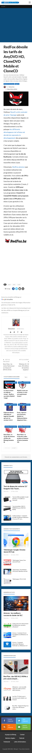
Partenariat (7, 742)
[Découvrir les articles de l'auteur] (16, 322)
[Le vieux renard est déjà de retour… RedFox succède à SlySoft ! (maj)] (9, 385)
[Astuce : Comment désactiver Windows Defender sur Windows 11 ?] (7, 644)
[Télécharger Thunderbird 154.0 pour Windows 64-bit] (7, 572)
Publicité (21, 738)
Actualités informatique (9, 83)
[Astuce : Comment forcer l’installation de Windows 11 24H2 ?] (7, 635)
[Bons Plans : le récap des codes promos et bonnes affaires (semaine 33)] (22, 429)
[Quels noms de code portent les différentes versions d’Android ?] (7, 626)
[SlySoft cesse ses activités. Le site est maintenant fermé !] (22, 385)
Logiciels (17, 83)
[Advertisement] (16, 25)
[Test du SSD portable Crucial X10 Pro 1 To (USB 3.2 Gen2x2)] (7, 499)
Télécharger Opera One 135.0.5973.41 (19, 561)
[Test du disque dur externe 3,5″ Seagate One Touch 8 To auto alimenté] (16, 476)
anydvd (9, 284)
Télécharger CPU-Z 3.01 (19, 579)
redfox (14, 284)
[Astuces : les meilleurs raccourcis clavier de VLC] (16, 603)
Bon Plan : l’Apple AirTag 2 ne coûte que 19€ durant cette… (20, 707)
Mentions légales (10, 738)
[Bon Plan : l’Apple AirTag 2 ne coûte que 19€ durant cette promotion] (7, 708)
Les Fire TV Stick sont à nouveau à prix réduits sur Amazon (19, 698)
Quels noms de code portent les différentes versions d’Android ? (20, 625)
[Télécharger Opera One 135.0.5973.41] (7, 562)
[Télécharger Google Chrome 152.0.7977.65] (16, 540)
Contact (22, 734)
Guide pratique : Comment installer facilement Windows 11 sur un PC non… (20, 517)
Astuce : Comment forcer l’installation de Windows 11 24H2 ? (20, 634)
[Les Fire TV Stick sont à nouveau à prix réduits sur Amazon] (7, 698)
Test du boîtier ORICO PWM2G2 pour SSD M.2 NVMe (19, 508)
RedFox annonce (18, 167)
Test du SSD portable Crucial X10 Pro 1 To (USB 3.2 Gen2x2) (20, 498)
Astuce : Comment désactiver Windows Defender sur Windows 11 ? (20, 644)
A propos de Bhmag (10, 734)
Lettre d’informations (20, 742)
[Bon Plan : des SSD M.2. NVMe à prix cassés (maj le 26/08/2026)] (16, 667)
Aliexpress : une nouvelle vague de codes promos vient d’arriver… (19, 688)
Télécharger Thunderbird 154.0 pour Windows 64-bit (19, 570)
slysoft (18, 284)
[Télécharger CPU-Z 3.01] (7, 581)
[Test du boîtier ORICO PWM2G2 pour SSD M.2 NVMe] (7, 508)
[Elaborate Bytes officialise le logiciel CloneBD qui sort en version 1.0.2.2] (9, 407)
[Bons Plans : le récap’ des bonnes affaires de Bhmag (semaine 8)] (9, 429)
